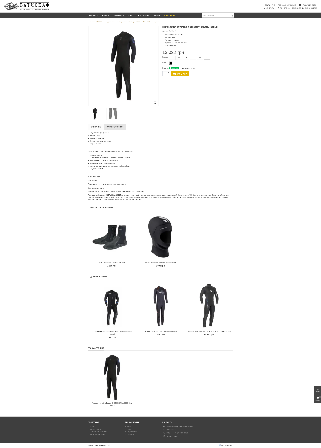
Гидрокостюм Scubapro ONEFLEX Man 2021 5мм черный (112, 404)
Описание (96, 127)
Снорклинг (117, 15)
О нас (91, 427)
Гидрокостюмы (132, 432)
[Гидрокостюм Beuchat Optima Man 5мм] (161, 306)
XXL (179, 58)
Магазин (144, 15)
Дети (130, 15)
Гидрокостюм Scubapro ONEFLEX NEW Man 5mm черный (112, 332)
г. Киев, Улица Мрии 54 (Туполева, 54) (179, 427)
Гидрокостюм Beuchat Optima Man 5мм (160, 331)
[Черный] (171, 63)
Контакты (270, 8)
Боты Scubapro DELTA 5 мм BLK (112, 262)
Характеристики (115, 127)
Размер (165, 57)
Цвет (164, 63)
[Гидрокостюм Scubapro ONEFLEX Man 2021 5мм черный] (123, 66)
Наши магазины (95, 429)
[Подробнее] (112, 377)
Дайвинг (93, 15)
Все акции (170, 15)
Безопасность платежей (98, 432)
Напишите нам (171, 436)
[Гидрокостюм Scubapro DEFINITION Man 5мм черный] (209, 306)
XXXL (172, 58)
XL (186, 58)
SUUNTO (156, 15)
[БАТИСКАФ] (27, 6)
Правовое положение (97, 434)
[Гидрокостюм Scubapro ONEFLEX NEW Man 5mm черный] (112, 306)
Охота (104, 15)
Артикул (165, 31)
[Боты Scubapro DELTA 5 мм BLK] (112, 237)
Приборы (130, 434)
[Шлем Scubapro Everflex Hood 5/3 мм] (161, 237)
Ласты (129, 429)
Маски (129, 427)
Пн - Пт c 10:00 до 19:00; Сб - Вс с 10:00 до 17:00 (298, 8)
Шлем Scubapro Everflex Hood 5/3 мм (160, 262)
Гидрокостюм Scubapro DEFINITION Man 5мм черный (209, 331)
